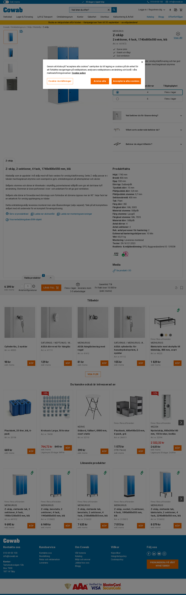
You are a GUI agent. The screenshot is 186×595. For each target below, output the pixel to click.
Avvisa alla (100, 81)
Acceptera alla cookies (126, 81)
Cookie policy (79, 73)
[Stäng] (142, 62)
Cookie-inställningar (59, 81)
